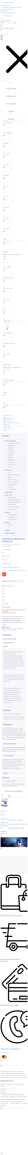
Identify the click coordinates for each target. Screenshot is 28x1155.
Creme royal (11, 460)
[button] (15, 81)
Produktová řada (10, 441)
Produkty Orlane (9, 544)
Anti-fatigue (11, 452)
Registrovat (8, 20)
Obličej (10, 524)
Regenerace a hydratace (14, 502)
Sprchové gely (12, 497)
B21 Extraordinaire (13, 443)
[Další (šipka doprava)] (25, 577)
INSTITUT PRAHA (11, 104)
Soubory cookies (4, 1103)
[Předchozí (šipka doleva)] (2, 577)
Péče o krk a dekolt (13, 482)
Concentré (11, 450)
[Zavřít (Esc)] (23, 1)
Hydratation (11, 462)
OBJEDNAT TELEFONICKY (10, 1049)
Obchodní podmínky (15, 1103)
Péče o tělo (8, 495)
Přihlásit (2, 20)
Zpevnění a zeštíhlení (13, 499)
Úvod (3, 544)
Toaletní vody (12, 517)
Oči (9, 527)
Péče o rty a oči (12, 479)
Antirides (10, 455)
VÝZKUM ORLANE (11, 96)
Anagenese (11, 445)
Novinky (7, 530)
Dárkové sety (9, 492)
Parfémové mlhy (12, 519)
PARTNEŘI (11, 111)
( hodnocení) (6, 549)
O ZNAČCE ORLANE (11, 88)
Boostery (10, 486)
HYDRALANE (11, 448)
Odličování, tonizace (13, 474)
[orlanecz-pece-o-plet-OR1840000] (17, 570)
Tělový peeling (12, 504)
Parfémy (7, 512)
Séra (9, 472)
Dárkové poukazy (10, 533)
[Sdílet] (19, 1)
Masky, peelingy (12, 484)
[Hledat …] (1, 26)
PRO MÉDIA (11, 119)
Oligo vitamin (11, 464)
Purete (10, 467)
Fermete (10, 457)
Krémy (9, 477)
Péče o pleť (8, 470)
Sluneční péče (12, 489)
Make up (7, 522)
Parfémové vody (12, 514)
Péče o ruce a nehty (13, 507)
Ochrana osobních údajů (16, 1101)
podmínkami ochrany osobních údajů (18, 1096)
